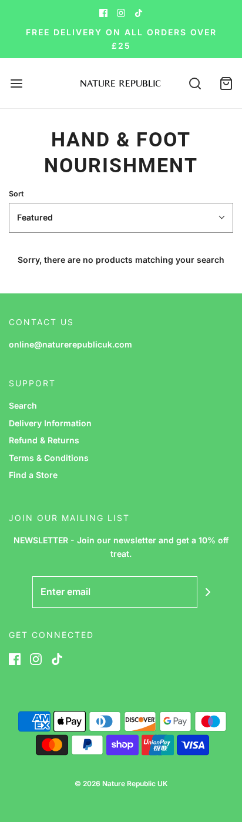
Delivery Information (50, 423)
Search (23, 405)
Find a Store (33, 475)
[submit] (208, 592)
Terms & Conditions (49, 458)
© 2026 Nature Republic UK (121, 783)
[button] (121, 217)
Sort (16, 193)
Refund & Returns (44, 440)
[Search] (195, 83)
